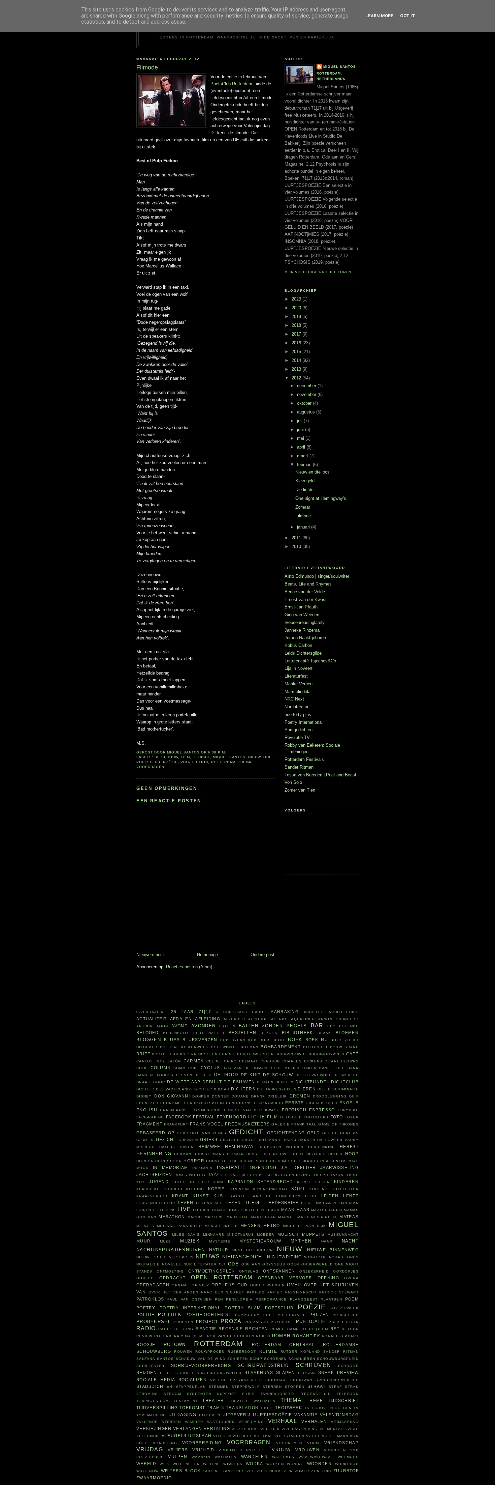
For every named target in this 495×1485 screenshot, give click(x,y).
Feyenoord (231, 1117)
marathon (172, 1217)
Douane (240, 1096)
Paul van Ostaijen (189, 1299)
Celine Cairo (221, 1061)
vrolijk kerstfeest (243, 1450)
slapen (285, 1372)
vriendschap (341, 1442)
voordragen (150, 767)
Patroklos (150, 1299)
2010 (297, 546)
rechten (256, 1328)
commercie (185, 1068)
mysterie (219, 1241)
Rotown (175, 1344)
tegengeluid (316, 1394)
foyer (351, 1117)
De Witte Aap (184, 1082)
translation (242, 1407)
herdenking (321, 1147)
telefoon (348, 1394)
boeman (249, 1047)
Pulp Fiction (194, 762)
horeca (145, 1161)
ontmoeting (170, 1271)
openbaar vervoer (285, 1278)
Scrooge (348, 1366)
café (352, 1054)
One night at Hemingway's (320, 498)
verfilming (251, 1422)
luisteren (252, 1210)
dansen (144, 1075)
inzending (263, 1167)
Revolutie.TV (297, 737)
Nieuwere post (150, 954)
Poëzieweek (345, 1308)
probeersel (153, 1321)
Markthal (238, 1217)
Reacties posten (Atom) (189, 966)
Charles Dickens (302, 1061)
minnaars (213, 1234)
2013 (297, 369)
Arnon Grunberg (338, 1019)
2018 (297, 325)
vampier (194, 1422)
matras (349, 1217)
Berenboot (176, 1033)
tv (356, 1408)
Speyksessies (246, 1380)
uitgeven (209, 1415)
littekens (164, 1210)
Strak (352, 1387)
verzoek (270, 1429)
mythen (301, 1241)
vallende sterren (158, 1422)
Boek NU (316, 1039)
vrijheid (203, 1450)
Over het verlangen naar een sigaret (196, 1292)
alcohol (258, 1019)
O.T (222, 1264)
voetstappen (289, 1436)
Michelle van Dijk (304, 1226)
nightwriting (284, 1257)
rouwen (183, 1351)
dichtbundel (312, 1082)
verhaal (282, 1421)
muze (165, 1241)
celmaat (248, 1061)
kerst (304, 1182)
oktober (305, 403)
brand (351, 1047)
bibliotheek (297, 1032)
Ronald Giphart (340, 1336)
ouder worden (267, 1285)
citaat (332, 1061)
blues (172, 1039)
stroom (172, 1394)
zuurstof (346, 1470)
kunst (201, 1196)
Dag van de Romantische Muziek (261, 1068)
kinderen (346, 1181)
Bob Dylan (232, 1040)
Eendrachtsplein (204, 1103)
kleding (195, 1189)
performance (271, 1299)
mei (301, 438)
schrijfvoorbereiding (201, 1365)
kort (298, 1188)
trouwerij (289, 1407)
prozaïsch (256, 1322)
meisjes (145, 1226)
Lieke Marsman (318, 1203)
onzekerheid (314, 1271)
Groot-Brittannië (262, 1140)
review (144, 1336)
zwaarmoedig (154, 1478)
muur (143, 1241)
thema (245, 762)
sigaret (184, 1373)
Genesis (349, 1133)
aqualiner (303, 1019)
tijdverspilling (157, 1407)
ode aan (250, 1264)
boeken (168, 1047)
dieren (307, 1089)
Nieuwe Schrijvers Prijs (165, 1257)
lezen (233, 1202)
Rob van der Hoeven (231, 1336)
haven (187, 1147)
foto (336, 1117)
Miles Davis (186, 1234)
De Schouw (166, 757)
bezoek (269, 1033)
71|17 (205, 1011)
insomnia (202, 1168)
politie (145, 1314)
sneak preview (338, 1372)
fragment (149, 1124)
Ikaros (311, 1161)
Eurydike (348, 1110)
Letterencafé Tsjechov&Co (310, 660)
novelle (171, 1264)
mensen (250, 1225)
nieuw (254, 757)
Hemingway (239, 1146)
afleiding (207, 1019)
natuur (219, 1250)
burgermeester (255, 1054)
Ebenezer (147, 1103)
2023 (297, 299)
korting (318, 1189)
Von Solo (293, 782)
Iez (297, 1161)
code (142, 1068)
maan (288, 1209)
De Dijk (203, 1075)
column (161, 1067)
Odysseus (273, 1264)
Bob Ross (259, 1040)
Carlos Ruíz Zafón (158, 1061)
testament (186, 1401)
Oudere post (262, 954)
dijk (322, 1089)
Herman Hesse (243, 1154)
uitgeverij (237, 1414)
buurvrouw (288, 1054)
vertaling (217, 1428)
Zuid (326, 1471)
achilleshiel (344, 1012)
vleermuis (148, 1436)
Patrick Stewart (339, 1292)
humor (285, 1161)
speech (218, 1380)
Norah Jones (344, 1257)
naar (326, 1241)
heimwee (209, 1146)
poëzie (170, 762)
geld (313, 1133)
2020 (297, 307)
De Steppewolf (313, 1075)
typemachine (151, 1415)
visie (353, 1429)
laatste (237, 1196)
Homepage (207, 954)
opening (328, 1278)
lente (351, 1196)
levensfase (209, 1203)
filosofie (291, 1117)
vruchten (335, 1450)
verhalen (314, 1421)
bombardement (281, 1047)
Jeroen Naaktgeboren (305, 637)
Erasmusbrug (205, 1110)
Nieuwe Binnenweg (333, 1250)
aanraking (285, 1011)
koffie (216, 1189)
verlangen (187, 1428)
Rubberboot (242, 1351)
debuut (212, 1082)
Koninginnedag (270, 1189)
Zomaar (302, 507)
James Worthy (190, 1175)
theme (315, 1400)
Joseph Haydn (327, 1175)
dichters (243, 1089)
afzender (234, 1019)
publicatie (311, 1321)
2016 (297, 342)
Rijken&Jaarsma (172, 1336)
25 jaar (182, 1011)
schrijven (313, 1365)
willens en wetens (196, 1464)
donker (200, 1096)
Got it (407, 15)
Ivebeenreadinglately (305, 622)
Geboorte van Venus (202, 1133)
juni (301, 429)
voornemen (289, 1443)
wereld (146, 1463)
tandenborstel (278, 1394)
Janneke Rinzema (302, 630)
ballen (227, 1026)
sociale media (155, 1379)
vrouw (281, 1449)
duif (354, 1096)
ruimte (268, 1351)
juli (300, 420)
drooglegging (330, 1096)
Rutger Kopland (300, 1351)
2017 (297, 334)
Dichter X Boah (211, 1089)
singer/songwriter (219, 1373)
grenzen (188, 1140)
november (307, 394)
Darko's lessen (174, 1075)
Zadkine (211, 1471)
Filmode (303, 515)
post (268, 1315)
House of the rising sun (235, 1161)
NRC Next (294, 699)
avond (179, 1026)
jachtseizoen (154, 1174)
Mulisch (288, 1234)
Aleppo (279, 1019)
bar (317, 1025)
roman (281, 1335)
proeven (183, 1322)
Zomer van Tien (300, 790)
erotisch (294, 1110)
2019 (297, 316)
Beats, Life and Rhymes (308, 584)
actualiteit (151, 1019)
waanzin (201, 1457)
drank (258, 1096)
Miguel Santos (229, 757)
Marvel (286, 1217)
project (207, 1321)
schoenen (275, 1359)
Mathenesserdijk (317, 1217)
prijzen (319, 1314)
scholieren (302, 1359)
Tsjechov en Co (322, 1408)
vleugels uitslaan (186, 1435)
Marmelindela (297, 691)
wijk (164, 1464)
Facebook (178, 1117)
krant (180, 1196)
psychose (282, 1322)
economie (171, 1103)
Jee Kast (231, 1175)
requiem (318, 1329)
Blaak (324, 1033)
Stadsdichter (154, 1386)
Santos (165, 1359)
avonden (203, 1025)
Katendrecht (275, 1181)
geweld (145, 1140)
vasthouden (221, 1422)
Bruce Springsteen (195, 1054)
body (279, 1040)
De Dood (226, 1074)
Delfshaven (239, 1082)
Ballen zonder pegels (273, 1025)
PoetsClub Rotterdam (231, 83)
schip (256, 1359)
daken (309, 1068)
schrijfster (150, 1366)
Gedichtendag (286, 1133)
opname (180, 1285)
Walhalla (225, 1457)
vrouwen (307, 1450)
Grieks (209, 1139)
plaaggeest (304, 1299)
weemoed (348, 1457)
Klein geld (305, 480)
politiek (170, 1314)
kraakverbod (151, 1196)
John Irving (297, 1175)
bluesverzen (200, 1039)
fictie (256, 1116)
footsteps (316, 1117)
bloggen (148, 1039)
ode (267, 757)
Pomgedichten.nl (209, 1314)
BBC (331, 1026)
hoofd (335, 1154)
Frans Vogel (207, 1124)
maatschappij (326, 1210)
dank (353, 1068)
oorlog (145, 1278)
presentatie (292, 1315)
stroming (147, 1394)
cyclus (210, 1067)
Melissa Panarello (179, 1226)
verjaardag (345, 1422)
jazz (213, 1174)
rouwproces (210, 1351)
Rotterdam (223, 762)
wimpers (232, 1464)
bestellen (242, 1032)
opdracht (172, 1278)
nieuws (208, 1256)
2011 (297, 537)
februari (305, 464)
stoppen (294, 1387)
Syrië (248, 1394)
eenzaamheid (268, 1103)
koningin (239, 1189)
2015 (297, 351)
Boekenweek (193, 1047)
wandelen (254, 1456)
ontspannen (279, 1271)
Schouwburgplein (338, 1359)
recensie (231, 1328)
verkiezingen (154, 1428)
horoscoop (168, 1161)
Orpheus (223, 1285)
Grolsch (230, 1140)
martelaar (263, 1217)
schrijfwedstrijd (263, 1365)
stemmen (219, 1387)
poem (352, 1299)
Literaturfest (296, 676)
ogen (293, 1264)
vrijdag (149, 1449)
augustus (306, 412)
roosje (146, 1344)
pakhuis (256, 1292)
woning (295, 1464)
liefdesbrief (281, 1202)
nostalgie (148, 1264)
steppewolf (246, 1387)
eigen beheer (321, 1103)
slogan (306, 1373)
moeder (265, 1234)
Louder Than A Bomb (216, 1210)
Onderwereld (317, 1264)
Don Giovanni (172, 1096)
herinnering (153, 1153)
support (226, 1394)
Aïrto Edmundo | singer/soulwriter (317, 576)
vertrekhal (245, 1429)
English (146, 1110)
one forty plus (298, 714)
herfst (349, 1146)
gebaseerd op (155, 1133)
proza (231, 1321)
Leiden (330, 1196)
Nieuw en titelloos (312, 472)
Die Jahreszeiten (276, 1089)
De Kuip (251, 1075)
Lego (311, 1196)
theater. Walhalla (252, 1401)
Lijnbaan (349, 1203)
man (151, 1217)
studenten (199, 1394)
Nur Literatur (296, 706)
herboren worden (281, 1147)
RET (335, 1328)
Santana (145, 1359)
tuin (347, 1408)
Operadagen (152, 1285)
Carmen (194, 1061)
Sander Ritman (299, 767)
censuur (270, 1061)
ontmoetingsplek (211, 1271)
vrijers (178, 1450)
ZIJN (288, 1471)
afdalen (181, 1019)
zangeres (234, 1471)
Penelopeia (239, 1299)
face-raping (150, 1117)
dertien (284, 1082)
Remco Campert (288, 1329)
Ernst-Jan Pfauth (301, 606)
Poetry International (304, 722)
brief (143, 1054)
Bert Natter (208, 1033)
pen (219, 1299)
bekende (349, 1026)
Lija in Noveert (298, 668)
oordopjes (346, 1271)
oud (242, 1285)
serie (166, 1373)
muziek (190, 1241)
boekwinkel (224, 1047)
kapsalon (240, 1181)
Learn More (379, 15)
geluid (330, 1133)
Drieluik (277, 1096)
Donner (220, 1096)
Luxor (273, 1210)
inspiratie (231, 1167)
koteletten (345, 1189)
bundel (227, 1054)
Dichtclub (345, 1082)
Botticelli (315, 1047)
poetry (146, 1308)
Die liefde (304, 489)
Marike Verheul (299, 683)
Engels (349, 1103)
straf (335, 1387)
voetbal (263, 1436)
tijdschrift (343, 1400)
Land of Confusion (275, 1196)
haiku (290, 1140)
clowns (350, 1061)
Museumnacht (343, 1234)
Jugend (159, 1181)
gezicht (166, 1139)
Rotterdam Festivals (304, 759)
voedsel (242, 1436)
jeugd (275, 1175)
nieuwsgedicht (243, 1256)
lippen (144, 1210)
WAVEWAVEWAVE (316, 1457)
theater (213, 1400)
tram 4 (215, 1407)
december (307, 385)
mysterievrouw (260, 1241)
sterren (272, 1387)
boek (295, 1039)
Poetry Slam (243, 1308)
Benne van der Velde (305, 591)
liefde (252, 1202)
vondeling (165, 1443)
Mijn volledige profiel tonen (318, 272)
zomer (302, 1471)
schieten (237, 1359)
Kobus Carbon (298, 645)
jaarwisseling (339, 1167)
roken (263, 1336)
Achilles (314, 1012)
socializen (192, 1379)
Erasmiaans (173, 1110)
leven (186, 1202)
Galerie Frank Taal (294, 1124)
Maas (302, 1209)
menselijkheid (221, 1226)
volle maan (335, 1436)
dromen (300, 1096)
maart (303, 455)
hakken (306, 1140)
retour (350, 1329)
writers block (181, 1470)
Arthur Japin (152, 1026)
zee (251, 1471)
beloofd (147, 1032)
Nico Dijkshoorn (252, 1250)
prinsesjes (346, 1315)
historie (316, 1154)
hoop (352, 1153)
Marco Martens (206, 1217)
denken (265, 1082)
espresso (322, 1110)
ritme (199, 1336)
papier (275, 1292)
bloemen (347, 1032)
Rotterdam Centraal (283, 1344)
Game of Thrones (338, 1124)
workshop (347, 1464)
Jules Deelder (191, 1182)
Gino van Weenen (302, 614)
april (301, 447)
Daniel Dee (332, 1068)
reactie (206, 1328)
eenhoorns (239, 1103)
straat (316, 1386)
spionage (276, 1380)
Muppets (313, 1234)
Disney (144, 1096)
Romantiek (306, 1336)
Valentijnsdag (339, 1414)
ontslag (249, 1271)
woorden (319, 1463)
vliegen (222, 1436)
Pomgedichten (298, 729)
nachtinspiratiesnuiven (170, 1249)
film (185, 757)
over (294, 1284)
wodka (254, 1463)
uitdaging (182, 1414)
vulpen (177, 1456)
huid (271, 1161)
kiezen (322, 1182)
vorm (313, 1443)
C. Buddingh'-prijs (324, 1054)
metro (271, 1225)
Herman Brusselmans (199, 1154)
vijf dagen (294, 1429)
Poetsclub (148, 762)
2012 (297, 377)
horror (194, 1161)
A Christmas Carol (241, 1012)
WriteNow (147, 1471)
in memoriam (170, 1167)
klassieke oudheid (159, 1189)
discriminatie (343, 1089)
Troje (267, 1408)
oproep (200, 1285)
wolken (275, 1464)
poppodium (247, 1315)
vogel (313, 1436)
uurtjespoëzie (272, 1414)
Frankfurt (176, 1124)
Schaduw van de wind (201, 1359)
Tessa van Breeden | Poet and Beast (320, 774)
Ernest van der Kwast (306, 599)
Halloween (330, 1140)
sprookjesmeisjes (337, 1380)
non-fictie (315, 1257)
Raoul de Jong (176, 1329)
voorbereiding (202, 1442)
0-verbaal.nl (151, 1012)
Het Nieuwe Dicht (283, 1154)
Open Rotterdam (221, 1277)
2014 (297, 360)
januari (304, 527)
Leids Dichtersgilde (303, 653)
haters (167, 1147)
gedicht (201, 757)
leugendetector (155, 1203)
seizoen (146, 1372)
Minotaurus (240, 1234)
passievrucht (301, 1292)
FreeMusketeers (247, 1124)
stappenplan (191, 1387)
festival (204, 1117)
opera (351, 1278)
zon (315, 1471)
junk (218, 1182)
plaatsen (331, 1299)
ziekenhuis (269, 1471)
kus (218, 1196)
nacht (350, 1241)
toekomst (192, 1407)
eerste (294, 1103)
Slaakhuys (258, 1372)
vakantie (305, 1414)
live (184, 1209)
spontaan (301, 1380)
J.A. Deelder (298, 1167)
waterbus (283, 1457)
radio (146, 1328)
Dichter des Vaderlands (164, 1089)
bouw (336, 1047)
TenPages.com (152, 1401)
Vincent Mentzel (327, 1429)
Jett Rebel (254, 1175)
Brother (161, 1054)
